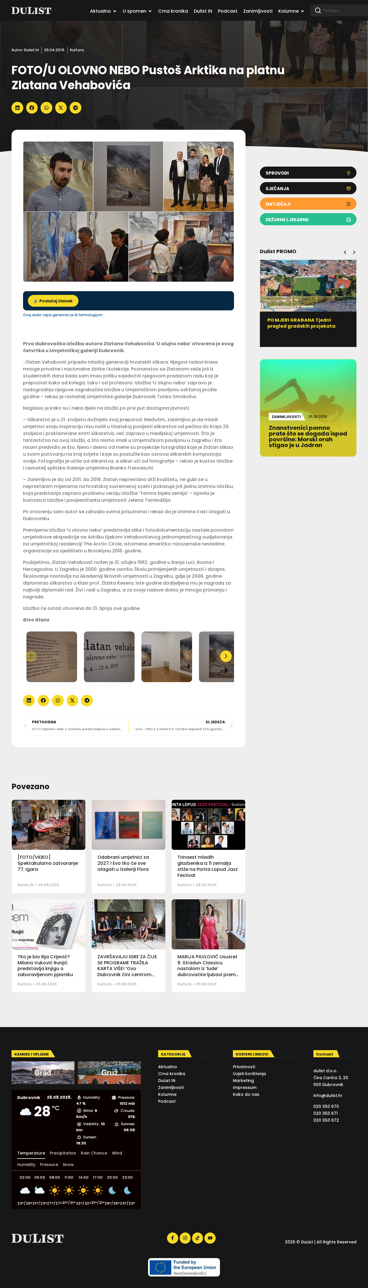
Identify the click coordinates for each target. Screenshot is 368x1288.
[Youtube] (209, 1237)
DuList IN (26, 885)
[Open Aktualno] (114, 11)
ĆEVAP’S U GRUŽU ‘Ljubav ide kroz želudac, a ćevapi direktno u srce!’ (307, 326)
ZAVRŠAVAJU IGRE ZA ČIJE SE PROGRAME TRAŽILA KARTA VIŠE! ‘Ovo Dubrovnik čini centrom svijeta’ (127, 968)
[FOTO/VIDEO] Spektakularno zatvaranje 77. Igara (48, 863)
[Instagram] (185, 1237)
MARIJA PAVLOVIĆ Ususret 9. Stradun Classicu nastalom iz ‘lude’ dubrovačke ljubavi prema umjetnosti (208, 968)
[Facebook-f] (172, 1237)
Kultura (77, 50)
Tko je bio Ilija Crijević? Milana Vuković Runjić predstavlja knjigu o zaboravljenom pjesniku (45, 965)
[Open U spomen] (150, 11)
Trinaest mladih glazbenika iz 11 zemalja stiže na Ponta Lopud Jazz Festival (207, 866)
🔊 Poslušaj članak (53, 301)
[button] (17, 108)
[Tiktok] (197, 1237)
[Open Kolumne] (302, 11)
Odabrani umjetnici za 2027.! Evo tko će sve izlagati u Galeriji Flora (123, 863)
